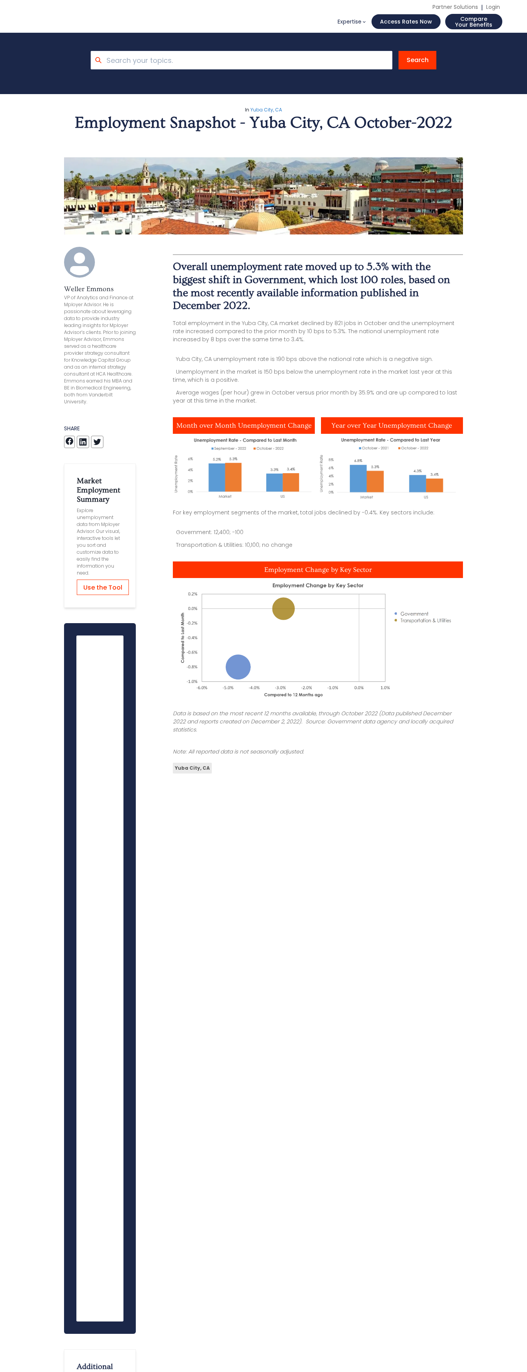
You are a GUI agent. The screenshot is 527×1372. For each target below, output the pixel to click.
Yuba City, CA (266, 109)
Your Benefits (473, 22)
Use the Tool (102, 587)
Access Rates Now (406, 21)
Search (418, 60)
